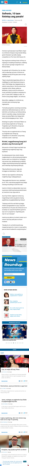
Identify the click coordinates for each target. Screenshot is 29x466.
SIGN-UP (9, 277)
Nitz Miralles (5, 420)
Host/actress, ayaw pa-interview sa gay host (13, 386)
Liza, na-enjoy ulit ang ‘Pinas (11, 369)
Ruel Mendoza (4, 438)
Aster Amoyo (10, 20)
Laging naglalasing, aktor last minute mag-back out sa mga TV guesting (13, 435)
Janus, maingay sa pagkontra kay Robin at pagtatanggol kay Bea (14, 417)
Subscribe (25, 2)
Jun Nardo (4, 388)
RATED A (4, 20)
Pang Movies (6, 10)
